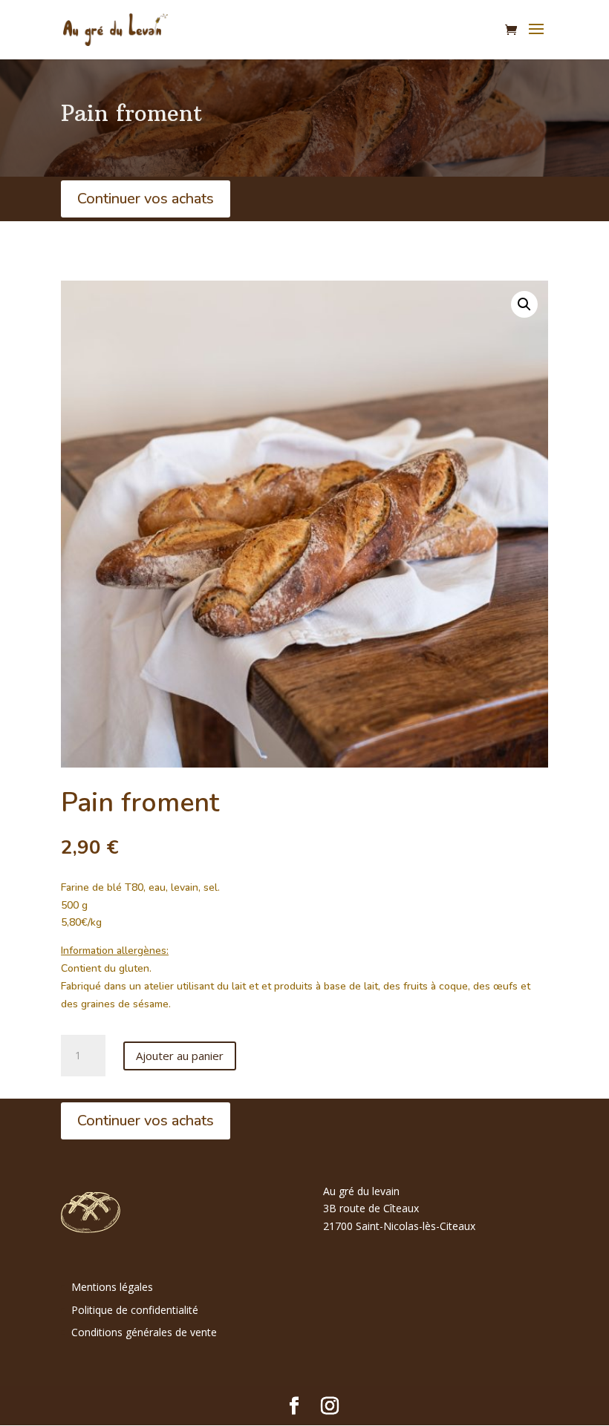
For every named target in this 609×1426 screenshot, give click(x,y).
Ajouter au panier (180, 1055)
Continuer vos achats (145, 199)
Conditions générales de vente (144, 1332)
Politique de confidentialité (134, 1310)
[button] (524, 304)
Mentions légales (112, 1287)
